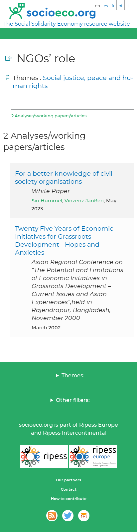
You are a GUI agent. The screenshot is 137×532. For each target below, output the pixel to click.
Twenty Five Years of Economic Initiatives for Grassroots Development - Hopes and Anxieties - (64, 240)
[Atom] (52, 515)
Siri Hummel (47, 201)
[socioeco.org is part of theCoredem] (83, 515)
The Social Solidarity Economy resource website (66, 24)
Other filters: (73, 400)
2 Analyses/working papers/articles (48, 115)
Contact (68, 489)
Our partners (68, 480)
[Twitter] (67, 515)
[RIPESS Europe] (93, 456)
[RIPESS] (44, 456)
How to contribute (68, 498)
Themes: (73, 375)
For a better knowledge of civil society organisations (63, 177)
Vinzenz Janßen (84, 201)
